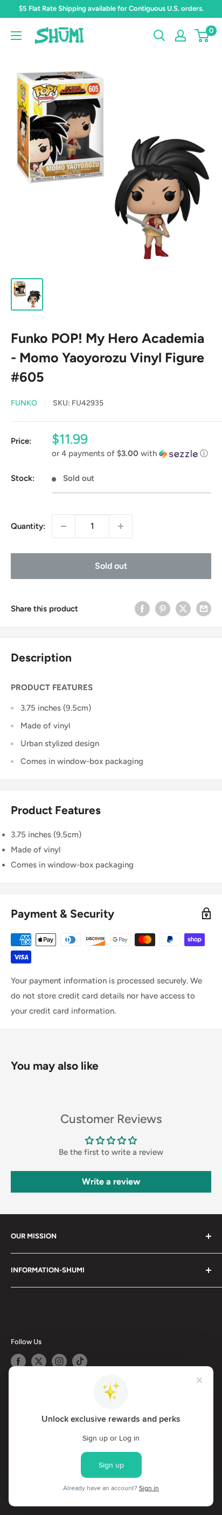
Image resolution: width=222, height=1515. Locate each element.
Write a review (111, 1181)
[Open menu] (16, 35)
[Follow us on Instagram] (59, 1361)
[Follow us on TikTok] (79, 1361)
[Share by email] (203, 608)
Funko (24, 403)
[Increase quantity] (120, 526)
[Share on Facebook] (142, 608)
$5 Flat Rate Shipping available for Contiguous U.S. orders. (111, 8)
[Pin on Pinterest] (162, 608)
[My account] (180, 36)
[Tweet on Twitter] (183, 608)
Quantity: (28, 526)
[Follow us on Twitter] (38, 1361)
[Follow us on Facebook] (18, 1361)
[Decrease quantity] (63, 526)
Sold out (111, 566)
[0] (202, 35)
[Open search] (159, 36)
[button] (131, 454)
